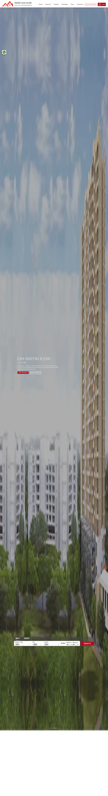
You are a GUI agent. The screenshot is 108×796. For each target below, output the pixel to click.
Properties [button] (65, 4)
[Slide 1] (51, 728)
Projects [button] (56, 4)
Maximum (75, 642)
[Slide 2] (54, 728)
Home (41, 4)
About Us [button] (48, 4)
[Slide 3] (57, 728)
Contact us (80, 4)
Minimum (69, 642)
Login (103, 4)
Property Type (19, 642)
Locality (46, 642)
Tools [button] (72, 4)
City (33, 642)
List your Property (90, 4)
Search (87, 643)
